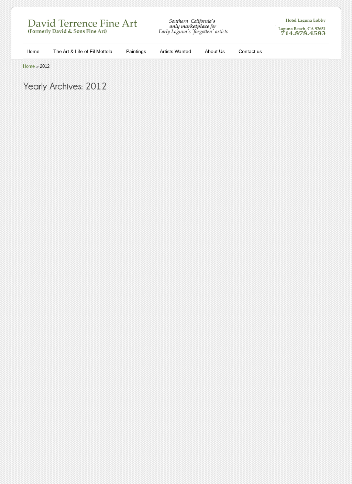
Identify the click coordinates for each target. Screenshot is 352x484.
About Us (215, 51)
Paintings (136, 51)
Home (33, 51)
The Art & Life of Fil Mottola (82, 51)
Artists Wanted (175, 51)
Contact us (250, 51)
